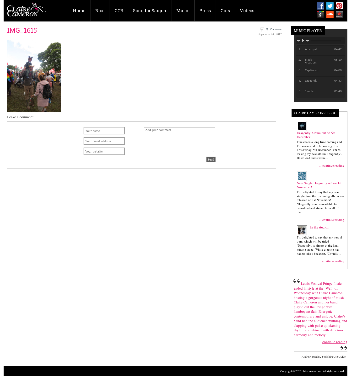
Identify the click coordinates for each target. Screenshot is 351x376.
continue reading (334, 341)
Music (183, 10)
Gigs (225, 10)
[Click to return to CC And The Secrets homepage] (26, 11)
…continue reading (331, 166)
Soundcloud (330, 14)
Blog (100, 10)
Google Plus (320, 14)
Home (79, 10)
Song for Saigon (149, 10)
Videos (247, 10)
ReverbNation (339, 14)
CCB (119, 10)
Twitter (330, 6)
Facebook (320, 6)
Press (205, 10)
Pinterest (339, 6)
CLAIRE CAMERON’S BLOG (315, 113)
